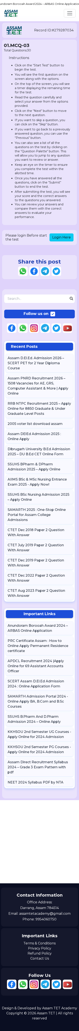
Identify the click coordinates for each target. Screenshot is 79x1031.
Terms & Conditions (39, 943)
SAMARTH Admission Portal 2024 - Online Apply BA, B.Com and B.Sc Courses (38, 701)
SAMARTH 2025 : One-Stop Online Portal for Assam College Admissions (37, 515)
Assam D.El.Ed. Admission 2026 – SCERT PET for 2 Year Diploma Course (36, 363)
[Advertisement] (39, 841)
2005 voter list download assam (35, 424)
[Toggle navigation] (70, 13)
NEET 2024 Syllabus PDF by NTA (35, 782)
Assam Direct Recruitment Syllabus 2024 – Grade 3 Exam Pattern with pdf (38, 767)
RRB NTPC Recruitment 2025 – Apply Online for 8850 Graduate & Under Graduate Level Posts (39, 409)
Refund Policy (40, 953)
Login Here (61, 237)
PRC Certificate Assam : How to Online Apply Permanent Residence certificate (38, 646)
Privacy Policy (39, 948)
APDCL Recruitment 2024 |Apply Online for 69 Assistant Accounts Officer (36, 666)
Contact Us (39, 958)
